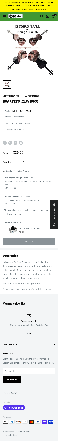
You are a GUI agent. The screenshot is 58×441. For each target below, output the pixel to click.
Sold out (29, 241)
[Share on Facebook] (5, 143)
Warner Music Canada (22, 111)
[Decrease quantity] (16, 162)
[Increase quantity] (31, 162)
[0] (53, 16)
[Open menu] (4, 16)
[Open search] (41, 16)
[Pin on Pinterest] (10, 143)
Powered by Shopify (11, 435)
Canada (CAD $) (10, 393)
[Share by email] (21, 143)
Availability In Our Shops (17, 171)
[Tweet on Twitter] (15, 143)
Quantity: (7, 162)
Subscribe (12, 379)
